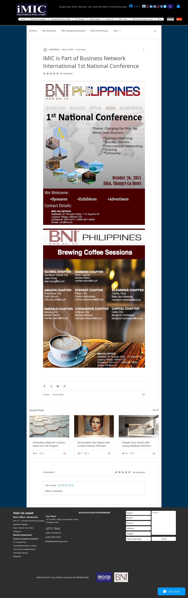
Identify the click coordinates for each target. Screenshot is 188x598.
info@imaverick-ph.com (56, 541)
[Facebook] (154, 6)
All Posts (33, 31)
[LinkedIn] (151, 6)
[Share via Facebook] (44, 386)
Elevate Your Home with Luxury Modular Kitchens (136, 444)
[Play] (144, 6)
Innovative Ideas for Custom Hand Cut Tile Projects (49, 444)
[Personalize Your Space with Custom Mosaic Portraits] (94, 426)
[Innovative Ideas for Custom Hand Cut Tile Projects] (49, 426)
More (116, 31)
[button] (178, 6)
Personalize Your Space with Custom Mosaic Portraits (93, 444)
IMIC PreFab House (99, 31)
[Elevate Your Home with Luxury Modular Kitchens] (139, 426)
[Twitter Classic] (165, 6)
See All (156, 410)
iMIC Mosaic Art (49, 31)
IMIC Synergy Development (73, 31)
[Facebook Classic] (161, 6)
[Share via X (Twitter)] (51, 386)
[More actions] (143, 49)
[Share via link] (64, 386)
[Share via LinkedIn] (58, 386)
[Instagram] (147, 6)
